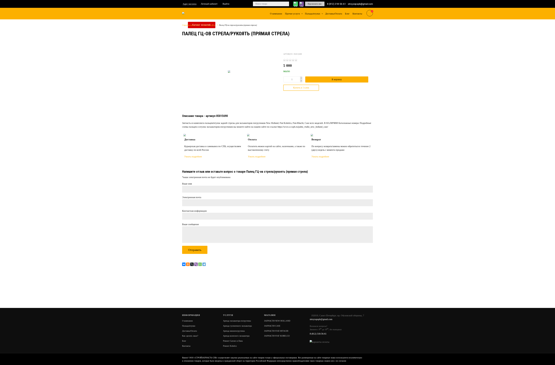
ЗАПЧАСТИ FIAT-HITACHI (276, 331)
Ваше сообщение (190, 224)
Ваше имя (187, 183)
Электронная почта (191, 197)
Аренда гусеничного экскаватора (237, 326)
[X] (192, 264)
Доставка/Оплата (189, 331)
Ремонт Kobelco (230, 346)
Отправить (194, 249)
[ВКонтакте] (184, 264)
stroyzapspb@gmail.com (360, 3)
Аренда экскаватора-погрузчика (237, 321)
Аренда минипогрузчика (234, 331)
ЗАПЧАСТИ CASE (272, 326)
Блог (184, 341)
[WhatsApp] (200, 264)
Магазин (270, 315)
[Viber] (196, 264)
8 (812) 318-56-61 (336, 3)
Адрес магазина (189, 4)
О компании (187, 321)
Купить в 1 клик (301, 87)
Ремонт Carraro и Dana (233, 341)
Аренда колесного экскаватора (236, 336)
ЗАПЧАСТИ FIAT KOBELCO (277, 336)
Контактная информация (194, 211)
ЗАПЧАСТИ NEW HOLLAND (277, 321)
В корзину (337, 79)
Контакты (186, 346)
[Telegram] (204, 264)
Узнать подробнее (193, 156)
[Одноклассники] (188, 264)
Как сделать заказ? (190, 336)
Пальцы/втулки (188, 326)
